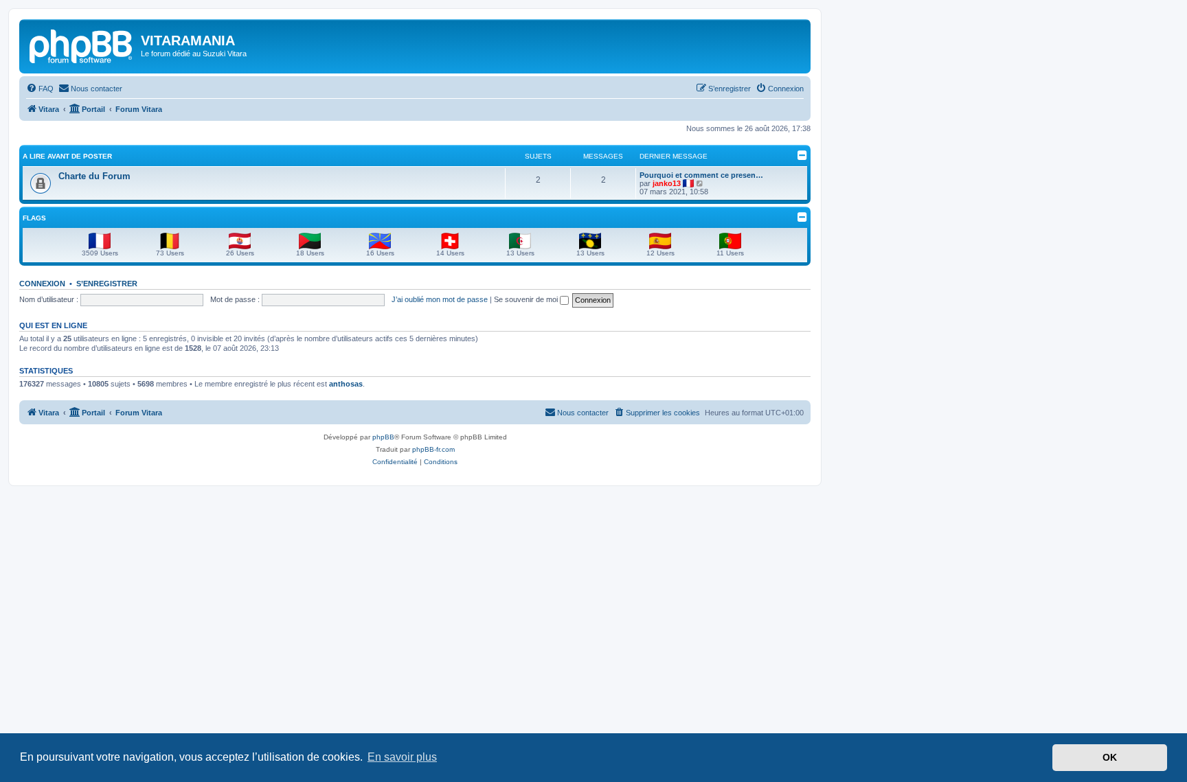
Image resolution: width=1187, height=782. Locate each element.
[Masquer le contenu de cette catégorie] (802, 155)
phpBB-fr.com (433, 449)
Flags (34, 218)
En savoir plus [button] (402, 757)
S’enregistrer (106, 283)
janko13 (667, 183)
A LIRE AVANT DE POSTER (67, 156)
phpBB (383, 437)
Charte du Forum (94, 176)
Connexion (42, 283)
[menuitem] (40, 88)
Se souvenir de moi (527, 299)
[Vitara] (82, 45)
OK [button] (1110, 757)
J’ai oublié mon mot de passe (440, 299)
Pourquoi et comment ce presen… (701, 175)
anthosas (346, 384)
